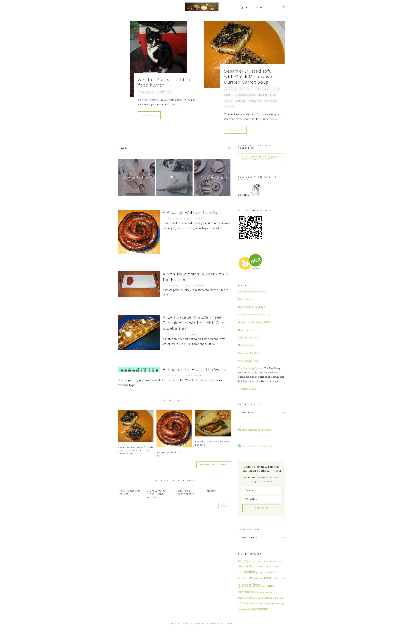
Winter (229, 107)
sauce (261, 603)
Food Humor (146, 92)
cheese (241, 566)
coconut (275, 566)
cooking (250, 572)
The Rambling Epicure (250, 368)
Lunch (266, 89)
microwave (243, 598)
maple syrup (264, 592)
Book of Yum (245, 299)
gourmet (267, 585)
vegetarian (258, 609)
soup (272, 603)
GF (279, 578)
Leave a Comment (193, 218)
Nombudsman (246, 345)
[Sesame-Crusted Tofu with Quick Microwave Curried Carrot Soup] (244, 54)
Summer (240, 101)
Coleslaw (210, 491)
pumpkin (268, 598)
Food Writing (163, 92)
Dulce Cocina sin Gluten (251, 307)
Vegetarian (270, 101)
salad (255, 603)
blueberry (258, 561)
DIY (250, 578)
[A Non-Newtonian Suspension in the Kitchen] (139, 285)
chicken (250, 566)
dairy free (274, 572)
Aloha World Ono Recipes (252, 292)
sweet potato (243, 610)
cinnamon (267, 567)
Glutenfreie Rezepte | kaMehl (254, 322)
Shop (174, 177)
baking (243, 561)
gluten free (249, 585)
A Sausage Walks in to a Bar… (192, 212)
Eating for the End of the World (194, 369)
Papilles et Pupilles (248, 353)
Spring (228, 101)
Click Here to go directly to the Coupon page (261, 158)
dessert (243, 578)
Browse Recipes (136, 177)
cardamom (273, 561)
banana (251, 561)
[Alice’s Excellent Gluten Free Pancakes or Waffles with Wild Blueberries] (139, 333)
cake (265, 561)
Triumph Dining (247, 389)
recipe (278, 597)
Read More (149, 115)
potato (260, 598)
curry (260, 572)
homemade (246, 592)
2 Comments (191, 334)
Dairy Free (246, 89)
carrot (280, 561)
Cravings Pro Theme (221, 623)
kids (256, 592)
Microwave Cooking (244, 95)
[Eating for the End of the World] (139, 370)
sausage (267, 604)
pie (251, 598)
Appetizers (231, 89)
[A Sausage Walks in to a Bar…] (139, 233)
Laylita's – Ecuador (248, 338)
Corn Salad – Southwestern (185, 492)
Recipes (262, 95)
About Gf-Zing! (212, 177)
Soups (273, 95)
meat (273, 592)
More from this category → (214, 464)
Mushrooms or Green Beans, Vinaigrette (156, 494)
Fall (258, 89)
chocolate (259, 566)
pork (255, 598)
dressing (256, 578)
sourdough (280, 604)
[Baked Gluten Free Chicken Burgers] (213, 423)
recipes (243, 603)
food (267, 578)
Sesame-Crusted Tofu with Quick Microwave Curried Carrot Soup (248, 77)
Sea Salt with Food (248, 361)
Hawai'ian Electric (248, 330)
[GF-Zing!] (202, 9)
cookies (241, 572)
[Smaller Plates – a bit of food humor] (158, 59)
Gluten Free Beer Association (254, 315)
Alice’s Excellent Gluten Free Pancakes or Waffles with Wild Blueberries (193, 323)
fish (261, 578)
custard (267, 572)
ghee (283, 578)
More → (225, 506)
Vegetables (255, 101)
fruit (274, 578)
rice (250, 603)
